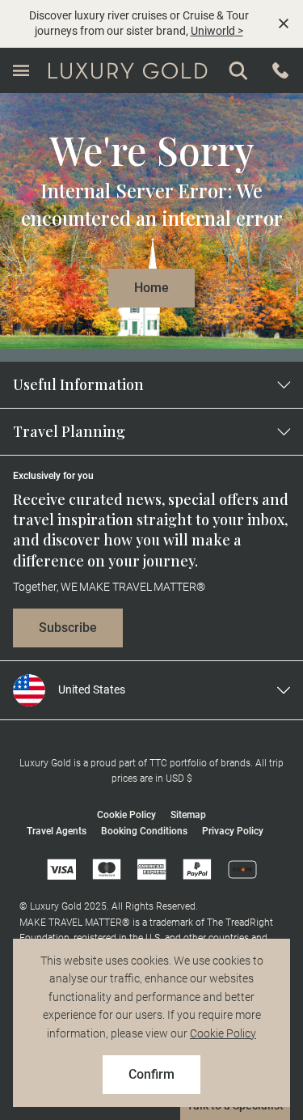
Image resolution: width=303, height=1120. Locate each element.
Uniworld (213, 31)
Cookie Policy (223, 1033)
